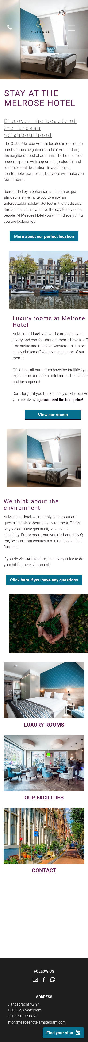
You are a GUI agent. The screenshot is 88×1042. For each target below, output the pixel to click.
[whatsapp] (53, 980)
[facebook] (44, 980)
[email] (35, 980)
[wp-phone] (10, 30)
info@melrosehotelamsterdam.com (36, 1022)
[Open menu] (71, 27)
